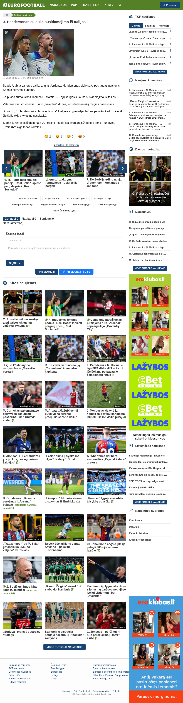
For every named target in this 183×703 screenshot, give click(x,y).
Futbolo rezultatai (17, 682)
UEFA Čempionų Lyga (64, 210)
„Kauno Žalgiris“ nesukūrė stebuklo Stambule (154, 31)
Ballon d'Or (14, 675)
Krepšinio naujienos (140, 539)
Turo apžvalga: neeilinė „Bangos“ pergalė (152, 494)
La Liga (54, 675)
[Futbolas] (6, 15)
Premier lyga (57, 668)
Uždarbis (134, 527)
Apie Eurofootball (82, 691)
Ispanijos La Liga (102, 198)
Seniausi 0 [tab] (47, 218)
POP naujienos (16, 668)
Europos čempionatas (104, 668)
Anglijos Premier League (52, 204)
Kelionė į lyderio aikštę (141, 487)
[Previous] (6, 168)
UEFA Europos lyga (108, 204)
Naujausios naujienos (20, 665)
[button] (109, 5)
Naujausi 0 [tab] (29, 218)
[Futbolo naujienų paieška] (119, 5)
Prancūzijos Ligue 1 (77, 198)
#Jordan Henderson (66, 145)
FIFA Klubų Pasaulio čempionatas (110, 675)
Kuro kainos (135, 520)
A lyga (54, 678)
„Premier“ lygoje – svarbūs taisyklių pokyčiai (154, 51)
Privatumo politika (101, 691)
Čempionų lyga (58, 665)
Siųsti (13, 263)
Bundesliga (56, 671)
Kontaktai (66, 691)
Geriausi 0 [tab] (11, 218)
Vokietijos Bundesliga (22, 204)
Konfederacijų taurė (103, 678)
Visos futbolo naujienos (64, 647)
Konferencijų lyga (82, 204)
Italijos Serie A (52, 198)
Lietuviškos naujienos (20, 671)
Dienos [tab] (136, 25)
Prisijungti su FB (78, 271)
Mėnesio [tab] (164, 25)
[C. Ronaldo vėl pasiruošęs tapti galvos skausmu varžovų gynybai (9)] (150, 180)
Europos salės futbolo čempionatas (111, 671)
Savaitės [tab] (150, 25)
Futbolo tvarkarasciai (19, 678)
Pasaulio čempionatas (104, 665)
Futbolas (117, 691)
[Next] (122, 168)
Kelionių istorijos (138, 533)
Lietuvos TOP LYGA (28, 198)
